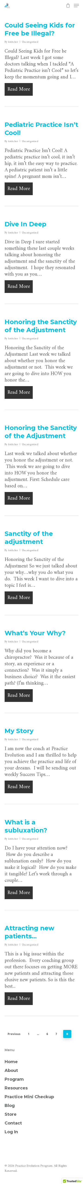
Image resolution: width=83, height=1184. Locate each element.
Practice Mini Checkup (29, 1096)
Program (14, 1079)
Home (11, 1061)
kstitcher (13, 42)
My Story (19, 731)
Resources (16, 1088)
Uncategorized (30, 42)
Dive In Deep (25, 224)
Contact (13, 1123)
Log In (11, 1131)
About (11, 1070)
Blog (10, 1105)
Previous (14, 1034)
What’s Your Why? (35, 633)
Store (11, 1114)
